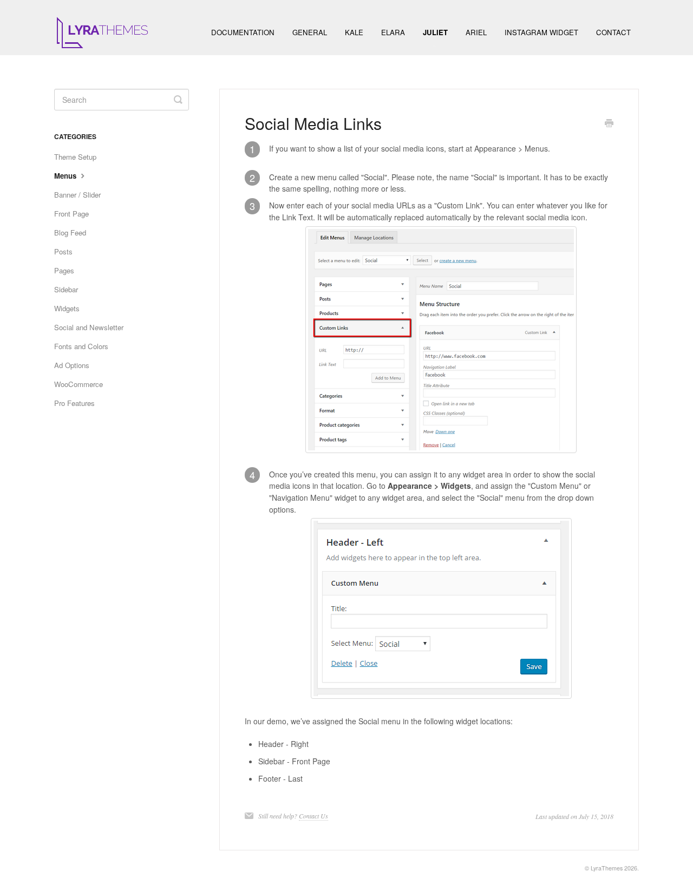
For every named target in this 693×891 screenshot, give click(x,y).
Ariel (476, 32)
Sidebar (66, 289)
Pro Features (74, 403)
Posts (63, 251)
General (309, 32)
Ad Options (71, 365)
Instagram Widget (541, 32)
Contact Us (313, 815)
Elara (393, 32)
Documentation (242, 32)
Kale (354, 32)
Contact (613, 32)
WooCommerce (78, 384)
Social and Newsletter (88, 327)
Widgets (67, 308)
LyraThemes (607, 868)
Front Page (71, 213)
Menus (66, 176)
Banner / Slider (77, 194)
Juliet (435, 32)
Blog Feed (70, 232)
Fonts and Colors (81, 346)
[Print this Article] (609, 124)
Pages (64, 270)
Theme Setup (75, 157)
